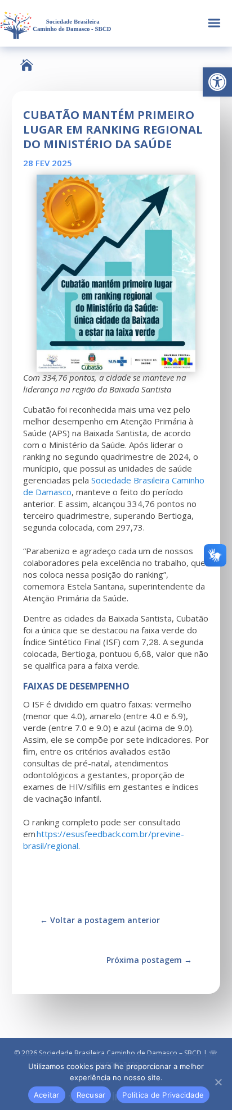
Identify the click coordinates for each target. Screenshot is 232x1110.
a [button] (214, 23)
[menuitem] (27, 65)
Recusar (91, 1094)
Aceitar (47, 1094)
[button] (217, 82)
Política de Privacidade (163, 1094)
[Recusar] (218, 1082)
